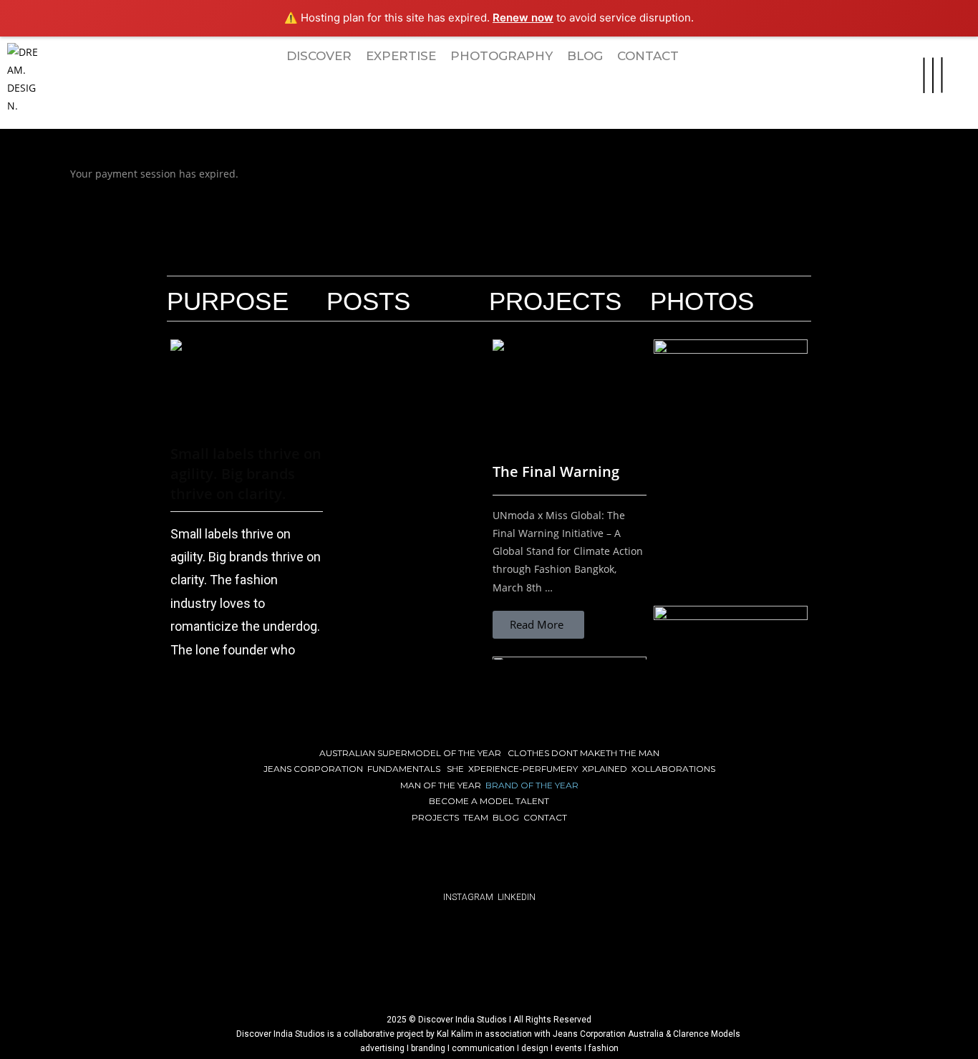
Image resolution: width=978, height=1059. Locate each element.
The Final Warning (556, 471)
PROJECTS (435, 817)
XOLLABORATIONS (673, 768)
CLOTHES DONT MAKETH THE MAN (583, 753)
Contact (648, 56)
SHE (455, 768)
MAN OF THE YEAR (440, 785)
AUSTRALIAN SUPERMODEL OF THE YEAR (410, 753)
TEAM (475, 817)
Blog (585, 56)
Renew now (523, 17)
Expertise (401, 56)
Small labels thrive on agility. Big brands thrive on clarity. (245, 473)
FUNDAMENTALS (403, 768)
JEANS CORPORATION (313, 768)
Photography (501, 56)
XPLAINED (604, 768)
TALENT (532, 801)
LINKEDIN (517, 897)
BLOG (506, 817)
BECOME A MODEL (472, 801)
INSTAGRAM (468, 897)
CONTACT (545, 817)
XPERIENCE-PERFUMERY (523, 768)
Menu (924, 50)
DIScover (319, 56)
